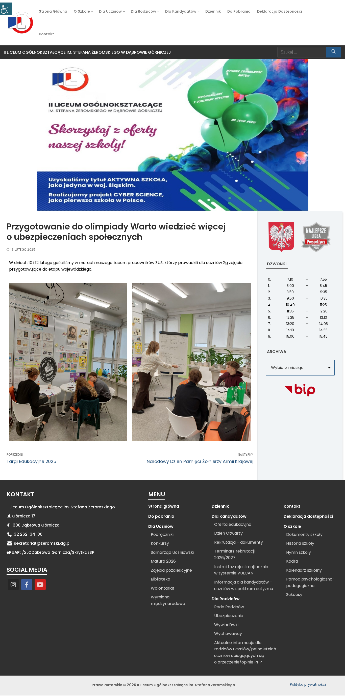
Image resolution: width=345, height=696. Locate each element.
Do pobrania (161, 516)
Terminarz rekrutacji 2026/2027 (234, 554)
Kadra (292, 561)
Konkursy (160, 543)
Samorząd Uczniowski (172, 552)
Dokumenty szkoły (304, 534)
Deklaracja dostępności (308, 516)
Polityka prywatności (308, 684)
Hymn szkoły (298, 552)
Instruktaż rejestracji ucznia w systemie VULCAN (241, 570)
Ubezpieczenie (228, 616)
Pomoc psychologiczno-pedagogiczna (310, 582)
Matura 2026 (163, 561)
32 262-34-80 (28, 534)
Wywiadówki (226, 625)
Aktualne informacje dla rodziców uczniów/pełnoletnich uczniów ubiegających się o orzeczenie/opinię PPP (245, 652)
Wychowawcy (228, 633)
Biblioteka (160, 579)
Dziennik (220, 506)
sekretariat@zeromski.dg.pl (42, 543)
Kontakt (292, 506)
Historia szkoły (300, 543)
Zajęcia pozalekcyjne (171, 570)
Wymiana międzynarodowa (168, 600)
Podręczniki (162, 534)
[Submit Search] (333, 52)
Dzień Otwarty (228, 533)
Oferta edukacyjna (232, 524)
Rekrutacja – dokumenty (238, 542)
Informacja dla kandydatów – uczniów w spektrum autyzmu (243, 585)
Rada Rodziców (229, 607)
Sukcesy (294, 594)
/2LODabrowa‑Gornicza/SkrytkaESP (58, 552)
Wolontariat (163, 588)
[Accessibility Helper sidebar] (6, 9)
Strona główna (163, 506)
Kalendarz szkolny (304, 570)
